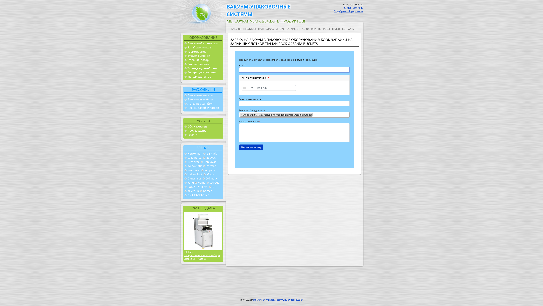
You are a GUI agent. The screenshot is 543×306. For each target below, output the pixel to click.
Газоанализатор (198, 59)
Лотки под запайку (200, 103)
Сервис (280, 28)
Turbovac (193, 161)
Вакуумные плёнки (200, 99)
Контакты (348, 28)
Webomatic (195, 165)
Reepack (209, 170)
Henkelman (195, 153)
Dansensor (194, 178)
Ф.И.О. (242, 65)
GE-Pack (211, 153)
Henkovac (210, 161)
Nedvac (211, 157)
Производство (197, 130)
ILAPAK (214, 182)
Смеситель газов (199, 64)
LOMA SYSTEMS (198, 186)
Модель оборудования (252, 110)
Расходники (308, 28)
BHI (214, 186)
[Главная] (200, 14)
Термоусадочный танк (202, 68)
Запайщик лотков (199, 47)
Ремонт (192, 134)
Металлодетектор (199, 76)
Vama (201, 182)
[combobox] (245, 88)
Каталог (236, 28)
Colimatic (211, 178)
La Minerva (195, 157)
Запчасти (293, 28)
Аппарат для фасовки (202, 72)
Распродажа (266, 28)
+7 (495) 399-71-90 (353, 7)
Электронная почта (250, 99)
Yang (191, 182)
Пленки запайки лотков (203, 107)
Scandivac (194, 170)
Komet (207, 190)
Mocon (211, 174)
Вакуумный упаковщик (203, 43)
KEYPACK (193, 190)
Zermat (211, 165)
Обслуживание (197, 126)
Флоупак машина (199, 55)
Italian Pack (195, 174)
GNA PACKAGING (198, 195)
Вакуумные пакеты (200, 95)
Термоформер (197, 51)
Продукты (249, 28)
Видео (336, 28)
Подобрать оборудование (348, 11)
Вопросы (324, 28)
